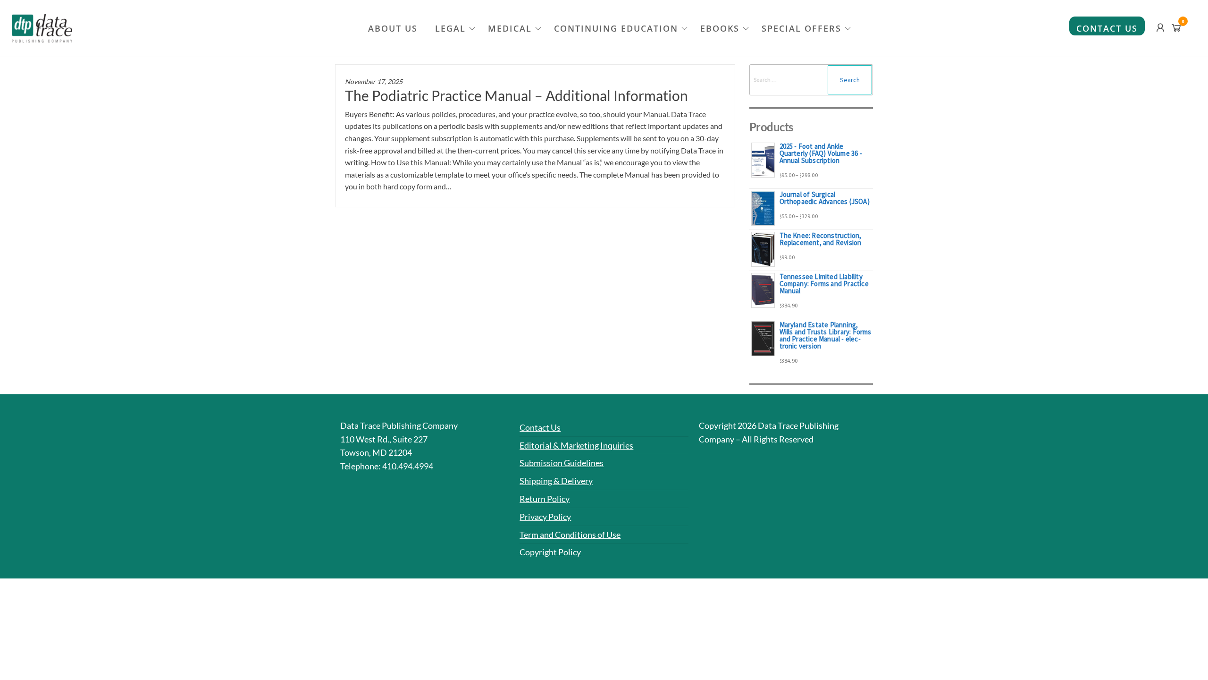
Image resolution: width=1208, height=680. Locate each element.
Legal (450, 28)
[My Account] (1160, 27)
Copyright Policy (550, 552)
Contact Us (1107, 28)
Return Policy (545, 498)
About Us (393, 28)
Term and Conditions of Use (570, 534)
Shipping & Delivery (556, 481)
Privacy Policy (545, 516)
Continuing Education (616, 28)
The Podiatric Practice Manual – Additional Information (516, 95)
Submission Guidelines (562, 463)
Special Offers (801, 28)
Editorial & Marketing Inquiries (576, 445)
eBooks (719, 28)
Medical (510, 28)
